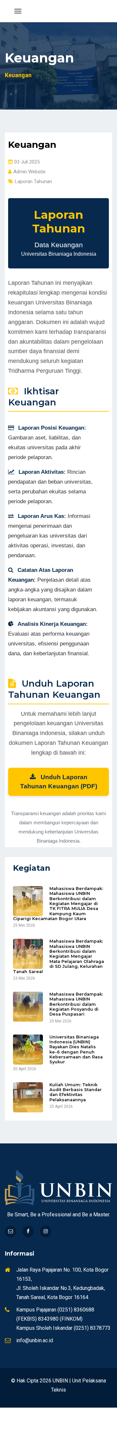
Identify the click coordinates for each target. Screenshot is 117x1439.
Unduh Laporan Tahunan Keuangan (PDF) (58, 782)
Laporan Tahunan (33, 181)
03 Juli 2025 (27, 162)
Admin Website (29, 172)
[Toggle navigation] (18, 11)
